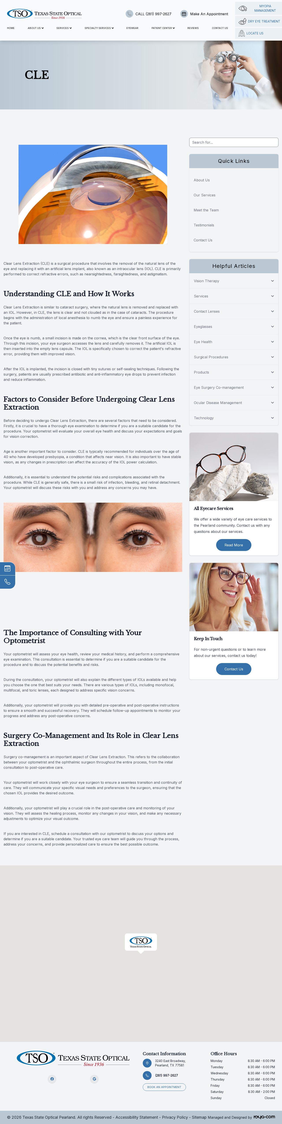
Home (11, 28)
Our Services (204, 195)
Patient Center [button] (162, 28)
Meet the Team (206, 210)
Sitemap (199, 1117)
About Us (202, 180)
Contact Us (220, 28)
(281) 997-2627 (166, 1075)
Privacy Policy (175, 1117)
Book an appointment (164, 1087)
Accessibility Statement (136, 1117)
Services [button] (62, 28)
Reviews (193, 28)
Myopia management (265, 8)
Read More (233, 545)
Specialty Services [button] (98, 28)
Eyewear (132, 28)
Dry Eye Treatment (264, 21)
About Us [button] (34, 28)
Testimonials (204, 225)
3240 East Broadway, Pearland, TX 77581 (170, 1063)
